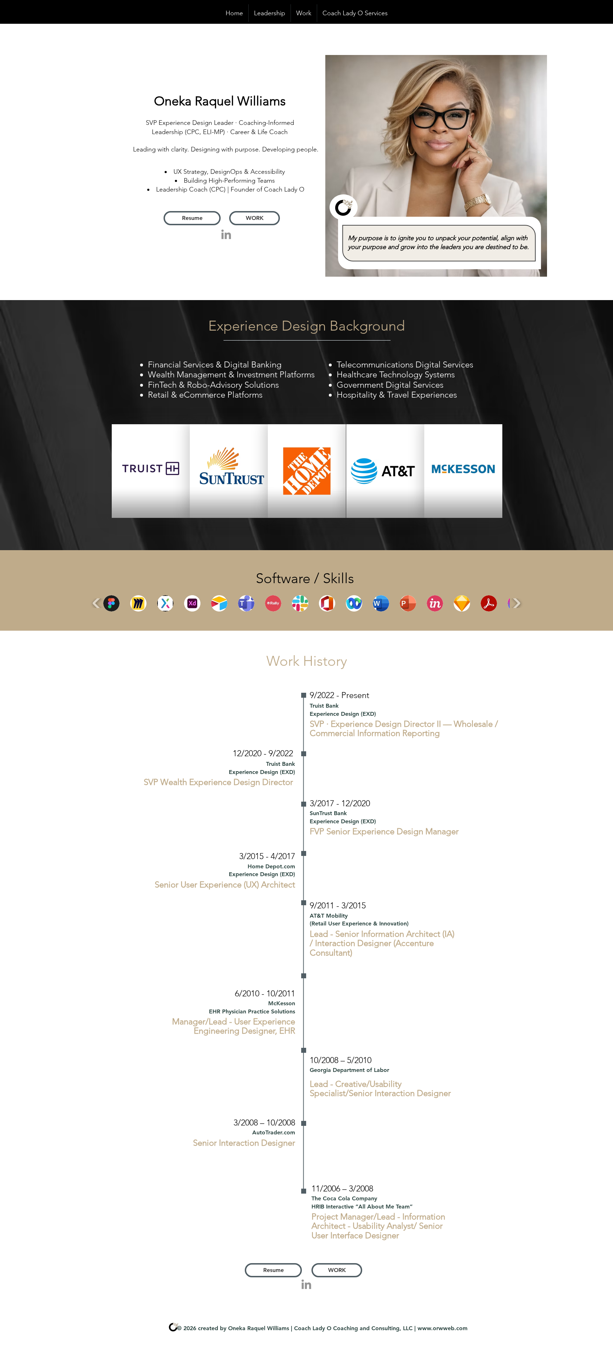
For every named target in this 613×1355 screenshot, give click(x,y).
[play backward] (97, 603)
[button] (111, 603)
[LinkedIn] (226, 234)
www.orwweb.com (443, 1328)
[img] (151, 471)
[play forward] (516, 603)
